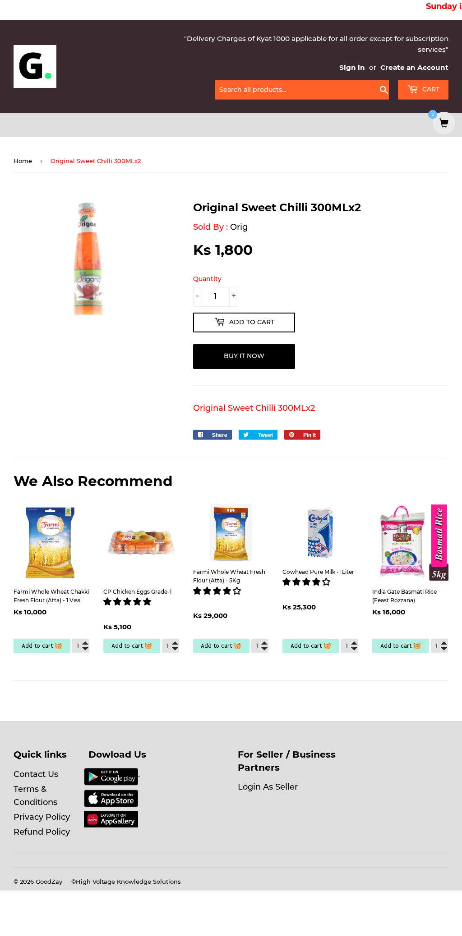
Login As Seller (268, 787)
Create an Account (414, 67)
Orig (239, 227)
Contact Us (36, 774)
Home (23, 160)
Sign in (352, 67)
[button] (128, 602)
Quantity (207, 279)
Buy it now (244, 356)
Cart (429, 89)
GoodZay (49, 881)
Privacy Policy (42, 817)
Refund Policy (42, 832)
